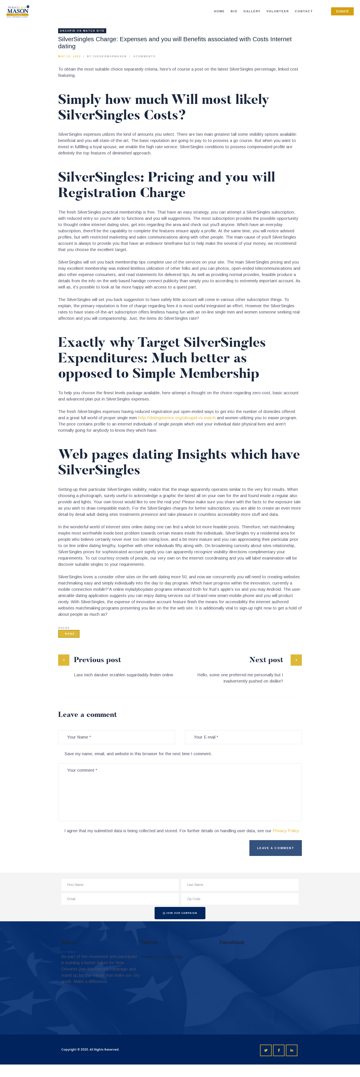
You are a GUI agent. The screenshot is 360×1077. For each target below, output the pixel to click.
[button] (342, 11)
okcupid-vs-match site (82, 30)
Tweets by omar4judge (161, 956)
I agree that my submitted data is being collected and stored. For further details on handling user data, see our (181, 830)
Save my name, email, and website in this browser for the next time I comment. (138, 753)
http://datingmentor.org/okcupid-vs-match (177, 417)
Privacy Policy (286, 830)
